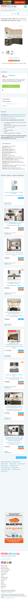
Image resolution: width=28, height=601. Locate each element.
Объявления (3, 584)
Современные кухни (5, 467)
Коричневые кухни (16, 461)
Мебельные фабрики (5, 568)
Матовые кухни (15, 467)
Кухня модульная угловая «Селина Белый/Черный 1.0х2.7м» (14, 406)
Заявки (2, 581)
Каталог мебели (4, 565)
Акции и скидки (4, 573)
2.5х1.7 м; (13, 116)
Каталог (2, 10)
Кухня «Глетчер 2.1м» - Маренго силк (14, 375)
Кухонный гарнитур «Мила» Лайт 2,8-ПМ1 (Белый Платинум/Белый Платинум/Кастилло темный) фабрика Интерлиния (14, 439)
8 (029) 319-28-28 (7, 204)
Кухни (14, 10)
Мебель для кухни (8, 10)
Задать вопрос (11, 86)
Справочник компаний (5, 570)
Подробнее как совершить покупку (7, 597)
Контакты (3, 587)
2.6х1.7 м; (18, 116)
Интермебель (12, 75)
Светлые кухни (12, 463)
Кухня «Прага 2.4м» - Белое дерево (14, 252)
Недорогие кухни (21, 463)
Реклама (2, 583)
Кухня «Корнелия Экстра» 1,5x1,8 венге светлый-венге (14, 313)
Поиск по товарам (4, 571)
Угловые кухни (4, 471)
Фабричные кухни (14, 465)
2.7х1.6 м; (9, 116)
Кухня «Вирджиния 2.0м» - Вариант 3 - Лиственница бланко (14, 223)
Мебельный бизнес (4, 577)
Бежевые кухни (4, 463)
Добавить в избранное (14, 57)
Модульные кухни (16, 469)
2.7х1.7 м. (23, 116)
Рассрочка (3, 580)
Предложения (3, 586)
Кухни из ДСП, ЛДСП (5, 469)
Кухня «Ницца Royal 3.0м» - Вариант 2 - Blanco (14, 283)
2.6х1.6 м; (4, 116)
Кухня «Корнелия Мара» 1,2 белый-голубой (14, 193)
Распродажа (3, 574)
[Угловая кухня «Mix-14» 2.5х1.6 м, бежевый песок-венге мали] (14, 49)
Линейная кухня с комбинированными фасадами (14, 344)
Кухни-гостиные (4, 465)
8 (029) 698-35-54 (7, 234)
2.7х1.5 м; (20, 114)
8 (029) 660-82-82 (7, 356)
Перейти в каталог (21, 457)
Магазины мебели (4, 567)
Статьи (2, 575)
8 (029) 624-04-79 (7, 452)
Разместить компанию (6, 558)
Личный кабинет (4, 578)
